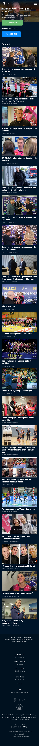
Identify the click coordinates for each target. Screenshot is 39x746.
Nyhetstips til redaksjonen (19, 692)
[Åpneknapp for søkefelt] (31, 4)
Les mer (24, 642)
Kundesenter (19, 679)
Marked (19, 684)
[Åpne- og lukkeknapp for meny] (35, 4)
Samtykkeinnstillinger (20, 727)
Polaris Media (24, 720)
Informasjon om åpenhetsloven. (19, 736)
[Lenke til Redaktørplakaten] (19, 707)
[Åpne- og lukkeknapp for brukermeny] (26, 4)
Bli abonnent (12, 23)
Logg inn (13, 34)
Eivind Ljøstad (19, 657)
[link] (7, 3)
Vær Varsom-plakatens (20, 715)
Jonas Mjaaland (19, 664)
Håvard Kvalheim (19, 671)
